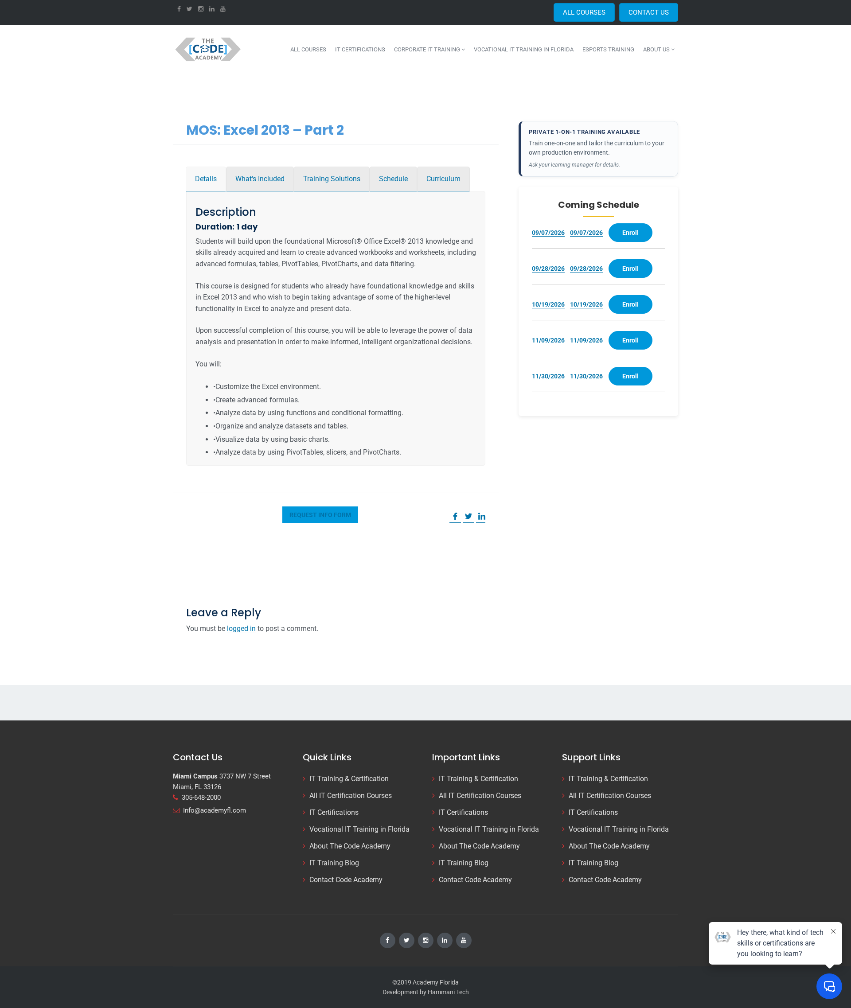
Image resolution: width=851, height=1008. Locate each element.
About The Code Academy (349, 846)
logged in (241, 628)
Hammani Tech (448, 992)
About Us (657, 49)
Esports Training (608, 49)
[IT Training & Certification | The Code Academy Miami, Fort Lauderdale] (209, 49)
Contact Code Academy (346, 880)
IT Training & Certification (349, 778)
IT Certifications (360, 49)
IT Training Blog (334, 863)
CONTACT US (648, 12)
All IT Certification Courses (350, 795)
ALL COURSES (584, 12)
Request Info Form (320, 514)
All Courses (308, 49)
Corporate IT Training (427, 49)
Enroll (630, 232)
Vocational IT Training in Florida (524, 49)
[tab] (206, 179)
